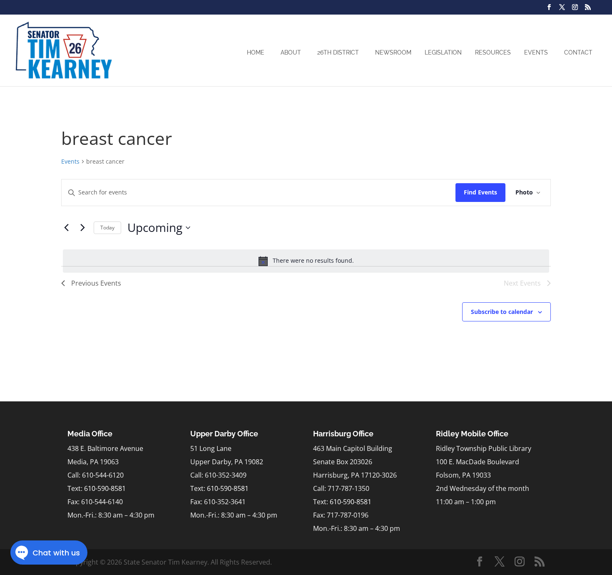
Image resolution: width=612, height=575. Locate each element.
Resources (493, 52)
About (291, 52)
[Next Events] (82, 228)
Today (107, 227)
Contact (578, 52)
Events (536, 52)
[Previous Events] (66, 228)
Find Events (480, 192)
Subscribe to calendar (502, 312)
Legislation (443, 52)
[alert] (306, 261)
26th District (338, 52)
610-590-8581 (105, 488)
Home (255, 52)
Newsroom (393, 52)
